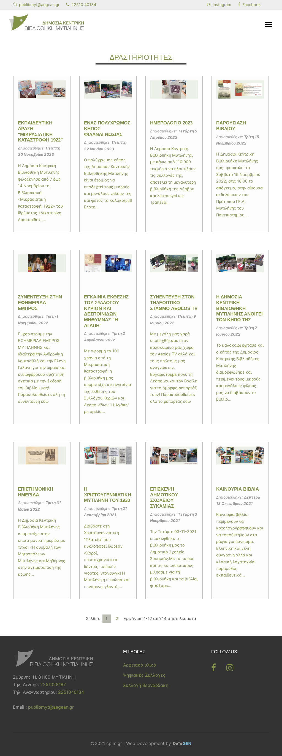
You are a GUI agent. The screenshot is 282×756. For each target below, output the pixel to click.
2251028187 (53, 684)
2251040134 (71, 692)
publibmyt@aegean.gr (51, 707)
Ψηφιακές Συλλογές (144, 675)
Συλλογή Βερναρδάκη (145, 685)
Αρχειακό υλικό (139, 665)
